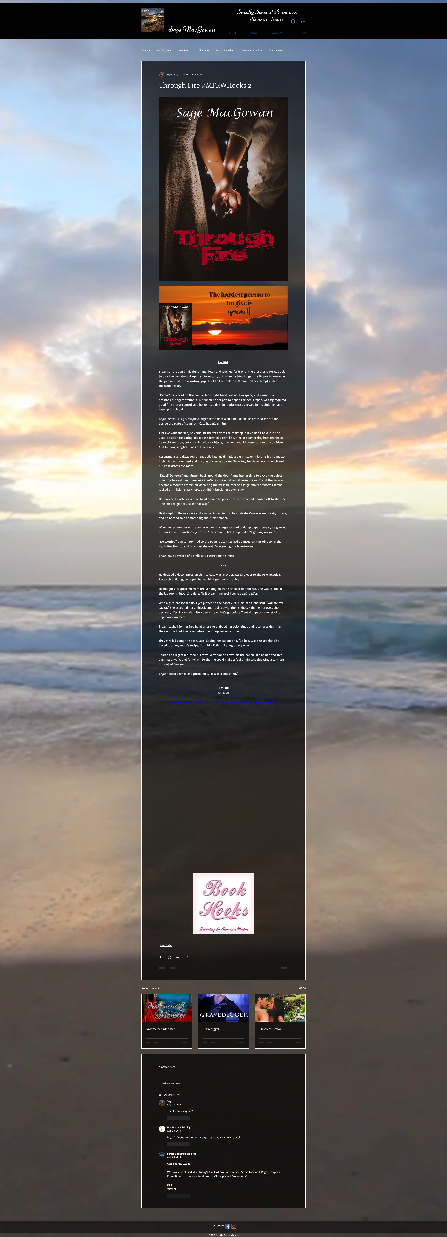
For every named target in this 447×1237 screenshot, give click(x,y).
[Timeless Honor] (280, 1008)
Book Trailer (166, 945)
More (271, 50)
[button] (301, 50)
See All (302, 987)
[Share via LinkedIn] (177, 957)
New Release (185, 50)
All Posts (145, 50)
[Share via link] (186, 957)
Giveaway (204, 50)
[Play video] (223, 736)
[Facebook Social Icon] (227, 1121)
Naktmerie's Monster (160, 1029)
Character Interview (251, 50)
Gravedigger (211, 1029)
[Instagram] (233, 1121)
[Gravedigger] (223, 1008)
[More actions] (286, 74)
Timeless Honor (270, 1029)
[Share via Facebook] (160, 957)
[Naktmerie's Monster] (167, 1008)
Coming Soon (164, 50)
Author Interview (225, 50)
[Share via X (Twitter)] (169, 957)
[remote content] (223, 823)
